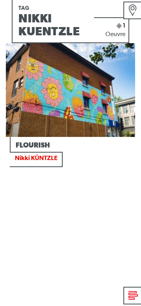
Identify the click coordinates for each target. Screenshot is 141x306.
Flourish (33, 145)
